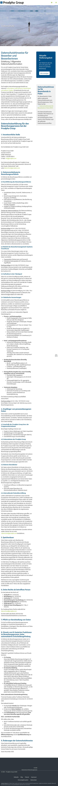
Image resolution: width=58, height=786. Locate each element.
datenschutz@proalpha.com (12, 168)
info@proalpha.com (10, 158)
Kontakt (35, 767)
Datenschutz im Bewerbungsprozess (29, 769)
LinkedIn (2, 761)
